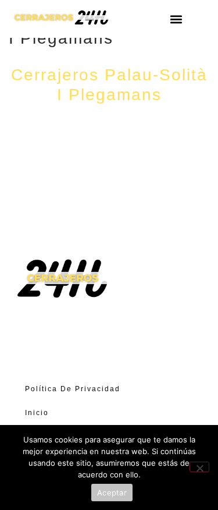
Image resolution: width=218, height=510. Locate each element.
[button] (176, 19)
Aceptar (112, 492)
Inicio (37, 413)
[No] (199, 467)
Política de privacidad (72, 389)
